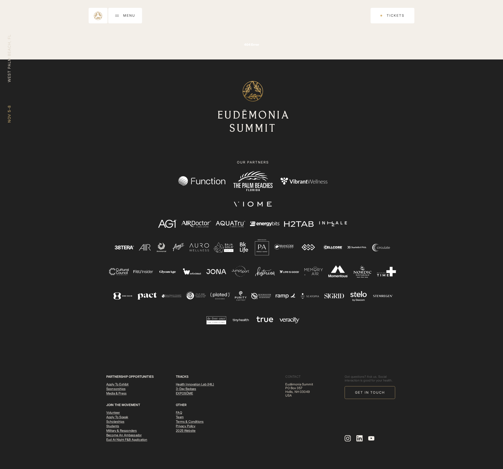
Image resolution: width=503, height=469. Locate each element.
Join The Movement (123, 405)
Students (112, 426)
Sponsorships (116, 389)
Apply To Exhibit (117, 384)
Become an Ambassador (124, 435)
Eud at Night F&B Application (126, 440)
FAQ (179, 412)
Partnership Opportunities (130, 377)
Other (181, 405)
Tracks (182, 377)
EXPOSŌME (184, 393)
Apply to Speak (117, 417)
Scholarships (115, 421)
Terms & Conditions (190, 421)
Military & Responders (121, 431)
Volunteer (113, 412)
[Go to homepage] (98, 15)
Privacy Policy (185, 426)
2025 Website (186, 431)
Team (180, 417)
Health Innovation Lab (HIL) (195, 384)
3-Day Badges (186, 389)
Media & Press (116, 393)
